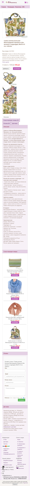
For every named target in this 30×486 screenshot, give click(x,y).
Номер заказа (8, 380)
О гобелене (20, 441)
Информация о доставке (10, 427)
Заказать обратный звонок (21, 463)
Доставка (6, 441)
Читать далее (5, 62)
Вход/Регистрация (8, 460)
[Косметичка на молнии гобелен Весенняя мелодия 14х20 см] (15, 262)
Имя (6, 368)
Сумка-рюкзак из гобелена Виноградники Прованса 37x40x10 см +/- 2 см (15, 342)
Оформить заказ (8, 465)
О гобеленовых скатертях (21, 444)
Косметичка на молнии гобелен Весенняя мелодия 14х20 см (15, 270)
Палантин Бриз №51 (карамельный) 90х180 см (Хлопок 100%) (15, 318)
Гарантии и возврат (6, 449)
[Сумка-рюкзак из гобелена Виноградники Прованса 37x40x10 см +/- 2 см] (15, 333)
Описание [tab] (6, 117)
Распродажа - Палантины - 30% (16, 7)
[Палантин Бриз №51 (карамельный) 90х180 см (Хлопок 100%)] (15, 309)
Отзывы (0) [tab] (7, 123)
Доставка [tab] (14, 123)
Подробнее (25, 482)
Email (6, 374)
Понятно (15, 484)
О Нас (5, 439)
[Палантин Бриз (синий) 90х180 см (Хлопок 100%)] (15, 286)
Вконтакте (21, 468)
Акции (18, 439)
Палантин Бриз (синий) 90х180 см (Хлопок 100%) (15, 294)
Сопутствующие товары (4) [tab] (11, 120)
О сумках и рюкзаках (20, 452)
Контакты (19, 460)
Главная (4, 7)
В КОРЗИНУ (17, 68)
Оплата (5, 444)
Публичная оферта (20, 455)
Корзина (6, 462)
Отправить (21, 400)
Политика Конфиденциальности (9, 453)
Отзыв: (7, 385)
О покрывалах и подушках (21, 448)
